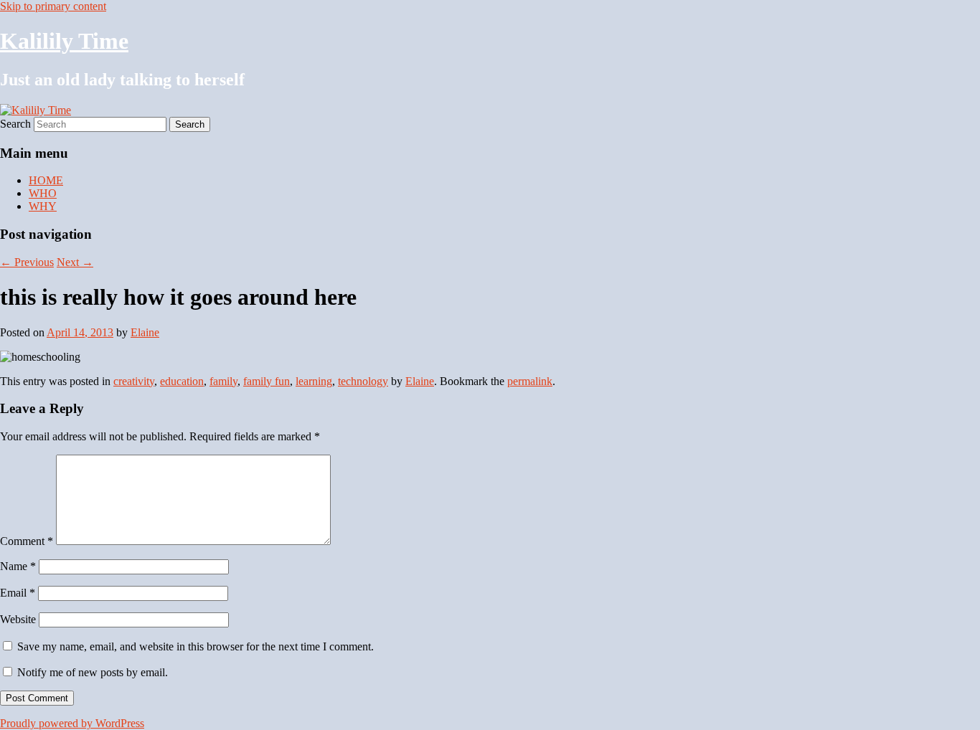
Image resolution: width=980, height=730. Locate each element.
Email (17, 593)
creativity (133, 381)
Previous (27, 262)
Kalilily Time (64, 41)
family (223, 381)
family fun (266, 381)
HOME (46, 180)
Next (75, 262)
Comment (26, 541)
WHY (43, 206)
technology (363, 381)
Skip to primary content (53, 6)
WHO (43, 193)
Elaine (145, 332)
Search (15, 124)
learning (314, 381)
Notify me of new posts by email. (92, 672)
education (182, 381)
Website (18, 619)
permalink (529, 381)
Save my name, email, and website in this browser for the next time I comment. (195, 646)
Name (18, 566)
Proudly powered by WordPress (72, 723)
